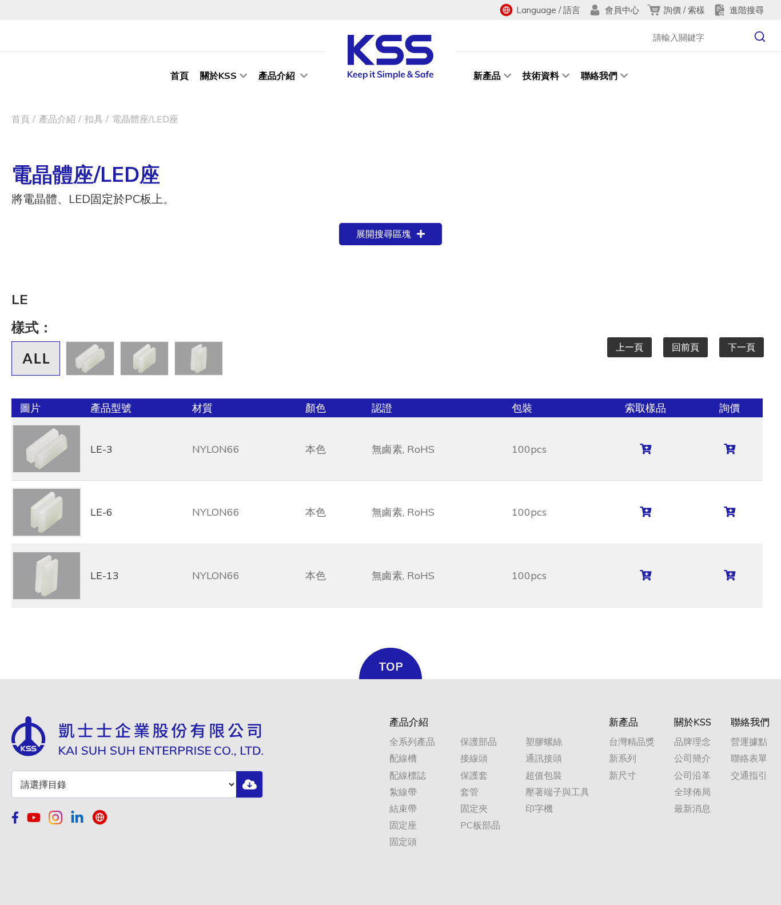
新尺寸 (622, 775)
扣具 (94, 119)
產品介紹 (277, 75)
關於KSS (218, 75)
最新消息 (692, 808)
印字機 (539, 808)
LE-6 (101, 512)
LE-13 (104, 575)
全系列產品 (412, 741)
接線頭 (474, 758)
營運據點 (749, 741)
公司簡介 (692, 758)
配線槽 (403, 758)
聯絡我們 (599, 75)
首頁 (179, 75)
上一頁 (629, 347)
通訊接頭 (543, 758)
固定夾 (474, 808)
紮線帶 (403, 792)
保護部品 (478, 741)
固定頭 (403, 841)
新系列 (622, 758)
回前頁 (685, 347)
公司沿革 (692, 775)
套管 (469, 792)
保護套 (474, 775)
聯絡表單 (749, 758)
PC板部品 (480, 825)
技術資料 (541, 75)
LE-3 (101, 449)
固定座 (403, 825)
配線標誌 (407, 775)
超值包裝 (543, 775)
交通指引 (749, 775)
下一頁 (741, 347)
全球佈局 (692, 792)
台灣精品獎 (632, 741)
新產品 (487, 75)
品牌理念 (692, 741)
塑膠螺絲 (543, 741)
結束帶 (403, 808)
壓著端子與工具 (557, 792)
